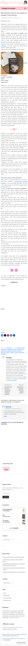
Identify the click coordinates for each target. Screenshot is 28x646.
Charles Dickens (7, 510)
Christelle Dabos (7, 516)
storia (16, 352)
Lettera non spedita (6, 351)
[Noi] (23, 516)
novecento (19, 351)
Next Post (20, 388)
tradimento (21, 352)
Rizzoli (7, 352)
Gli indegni (6, 520)
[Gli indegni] (23, 522)
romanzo (12, 352)
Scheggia (15, 17)
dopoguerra (4, 349)
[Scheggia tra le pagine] (14, 2)
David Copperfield (7, 509)
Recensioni (9, 347)
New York (13, 351)
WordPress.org (7, 600)
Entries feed (6, 595)
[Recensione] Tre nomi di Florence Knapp (13, 557)
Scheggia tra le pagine (8, 8)
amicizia (19, 347)
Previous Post (8, 389)
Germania (9, 349)
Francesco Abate (7, 522)
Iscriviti (5, 497)
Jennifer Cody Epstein (18, 349)
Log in (4, 593)
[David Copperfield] (23, 510)
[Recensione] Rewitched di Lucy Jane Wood (14, 572)
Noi (4, 515)
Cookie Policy (7, 640)
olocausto (3, 352)
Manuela (8, 407)
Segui (6, 469)
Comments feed (7, 598)
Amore (23, 347)
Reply (5, 416)
